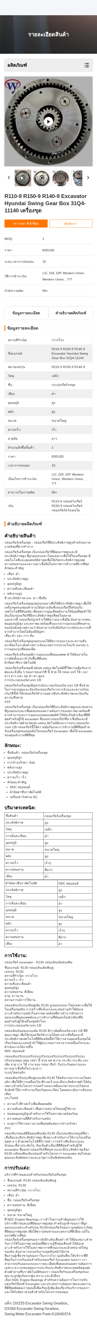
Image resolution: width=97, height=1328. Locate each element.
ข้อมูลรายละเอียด (26, 313)
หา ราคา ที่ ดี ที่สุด (26, 223)
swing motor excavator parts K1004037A (38, 1314)
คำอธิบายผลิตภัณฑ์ (70, 313)
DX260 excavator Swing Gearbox (31, 1309)
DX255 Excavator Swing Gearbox (40, 1303)
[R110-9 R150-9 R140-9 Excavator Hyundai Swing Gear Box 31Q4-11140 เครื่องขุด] (48, 121)
